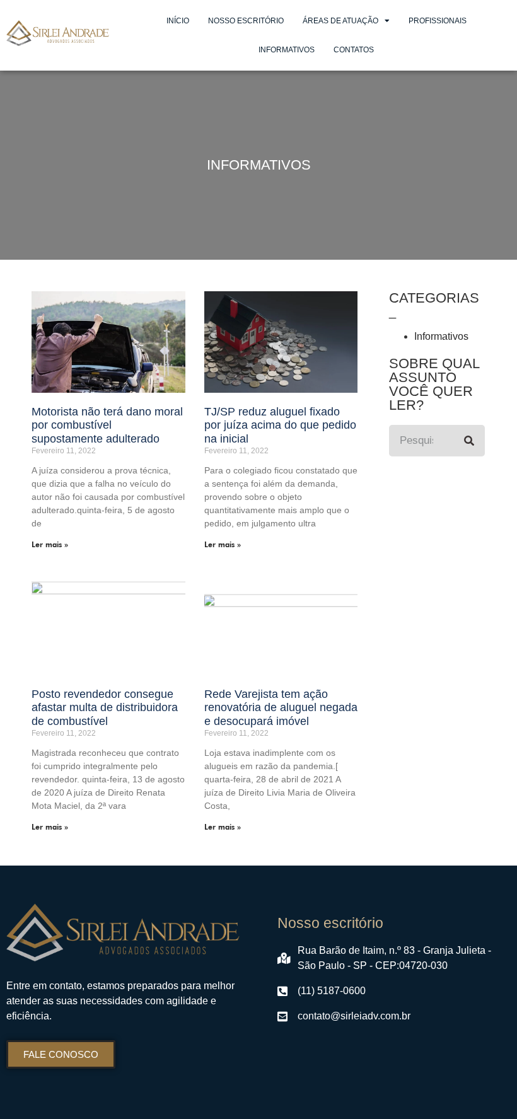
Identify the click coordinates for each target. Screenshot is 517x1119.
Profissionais (438, 20)
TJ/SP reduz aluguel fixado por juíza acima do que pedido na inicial (280, 425)
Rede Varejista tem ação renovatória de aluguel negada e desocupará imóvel (280, 708)
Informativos (286, 49)
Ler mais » (50, 544)
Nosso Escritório (246, 20)
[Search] (469, 440)
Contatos (354, 49)
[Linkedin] (320, 1049)
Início (177, 20)
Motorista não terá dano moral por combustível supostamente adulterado (107, 425)
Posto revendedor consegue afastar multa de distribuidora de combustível (105, 708)
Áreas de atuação (340, 20)
